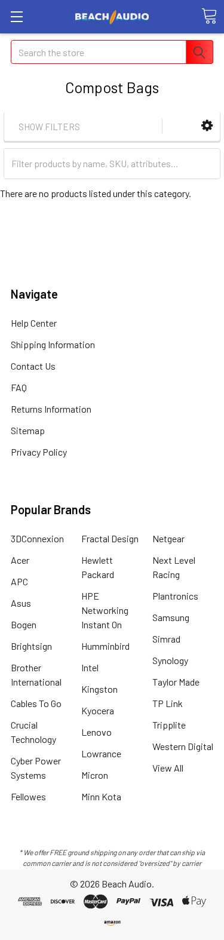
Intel (90, 667)
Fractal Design (110, 538)
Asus (21, 603)
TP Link (167, 703)
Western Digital (182, 746)
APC (19, 581)
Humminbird (105, 646)
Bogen (23, 624)
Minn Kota (101, 796)
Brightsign (31, 646)
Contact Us (33, 365)
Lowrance (101, 753)
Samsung (170, 617)
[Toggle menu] (16, 16)
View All (167, 767)
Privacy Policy (39, 451)
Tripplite (169, 724)
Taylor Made (176, 681)
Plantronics (175, 595)
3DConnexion (37, 538)
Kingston (99, 689)
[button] (207, 126)
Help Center (34, 322)
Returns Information (51, 408)
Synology (170, 660)
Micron (94, 775)
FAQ (19, 387)
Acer (20, 560)
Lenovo (96, 732)
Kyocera (97, 710)
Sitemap (28, 430)
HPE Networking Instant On (104, 610)
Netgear (168, 538)
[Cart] (209, 16)
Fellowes (28, 796)
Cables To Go (36, 703)
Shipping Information (53, 344)
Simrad (166, 638)
